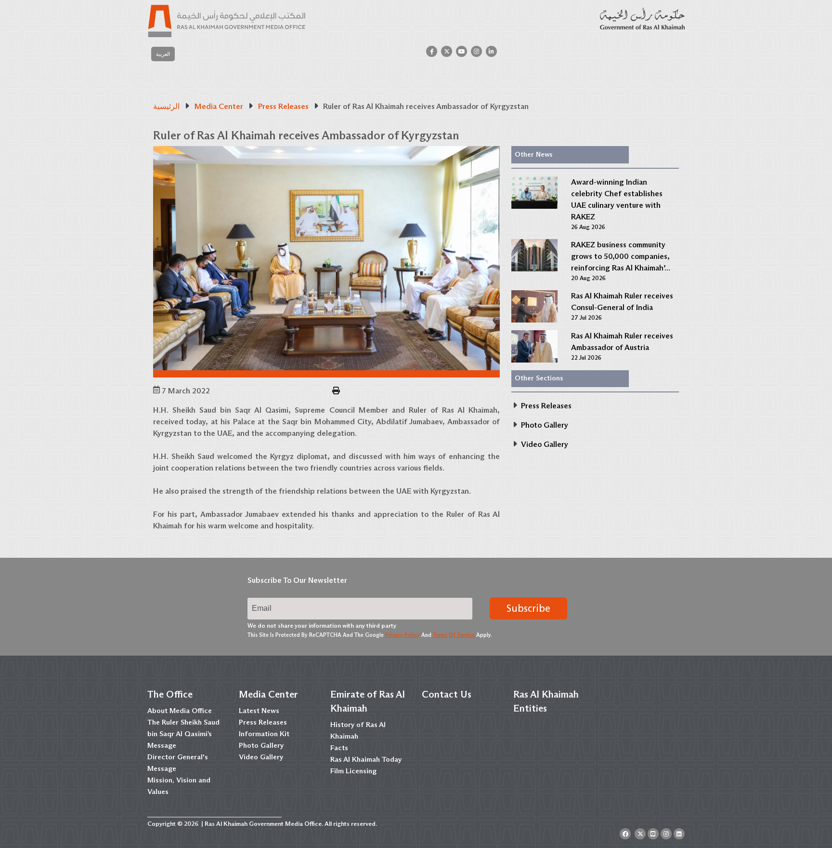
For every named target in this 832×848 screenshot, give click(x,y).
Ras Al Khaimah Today (366, 759)
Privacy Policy (402, 635)
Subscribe (528, 608)
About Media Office (179, 710)
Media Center (268, 694)
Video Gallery (261, 757)
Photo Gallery (261, 745)
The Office (170, 694)
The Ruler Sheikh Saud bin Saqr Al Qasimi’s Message (183, 734)
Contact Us (446, 694)
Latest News (259, 710)
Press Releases (263, 722)
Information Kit (264, 733)
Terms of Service (454, 635)
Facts (339, 747)
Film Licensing (353, 771)
